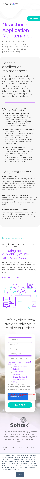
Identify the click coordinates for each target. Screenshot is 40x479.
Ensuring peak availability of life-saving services (15, 254)
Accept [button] (20, 474)
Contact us (33, 18)
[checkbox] (21, 374)
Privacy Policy (24, 389)
